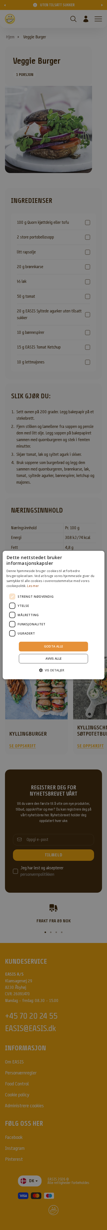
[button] (53, 670)
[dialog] (54, 615)
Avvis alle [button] (54, 658)
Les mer (33, 586)
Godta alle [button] (53, 646)
